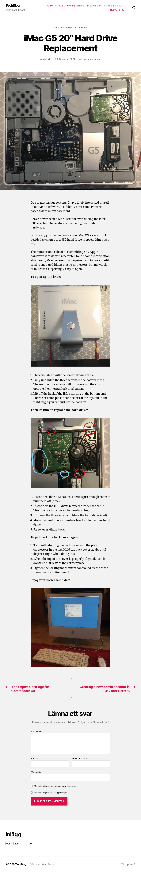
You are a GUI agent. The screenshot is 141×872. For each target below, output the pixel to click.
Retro (50, 5)
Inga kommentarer (92, 59)
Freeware (92, 5)
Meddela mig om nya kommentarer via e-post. (55, 786)
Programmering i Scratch (71, 5)
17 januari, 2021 (67, 59)
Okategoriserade (65, 27)
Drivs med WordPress (42, 864)
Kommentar (37, 731)
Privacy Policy (116, 9)
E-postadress (79, 758)
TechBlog (13, 5)
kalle (48, 59)
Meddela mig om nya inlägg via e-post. (51, 792)
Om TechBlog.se (112, 5)
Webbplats (36, 772)
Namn (34, 758)
